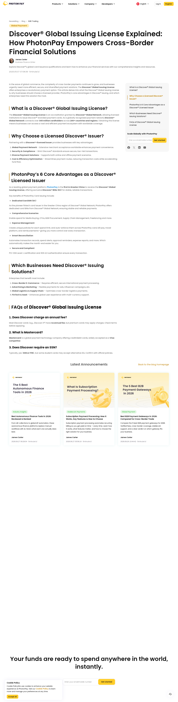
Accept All (12, 696)
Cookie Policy (42, 688)
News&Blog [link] (13, 21)
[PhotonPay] (13, 4)
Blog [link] (23, 21)
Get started (159, 140)
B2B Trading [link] (33, 21)
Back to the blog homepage (153, 364)
